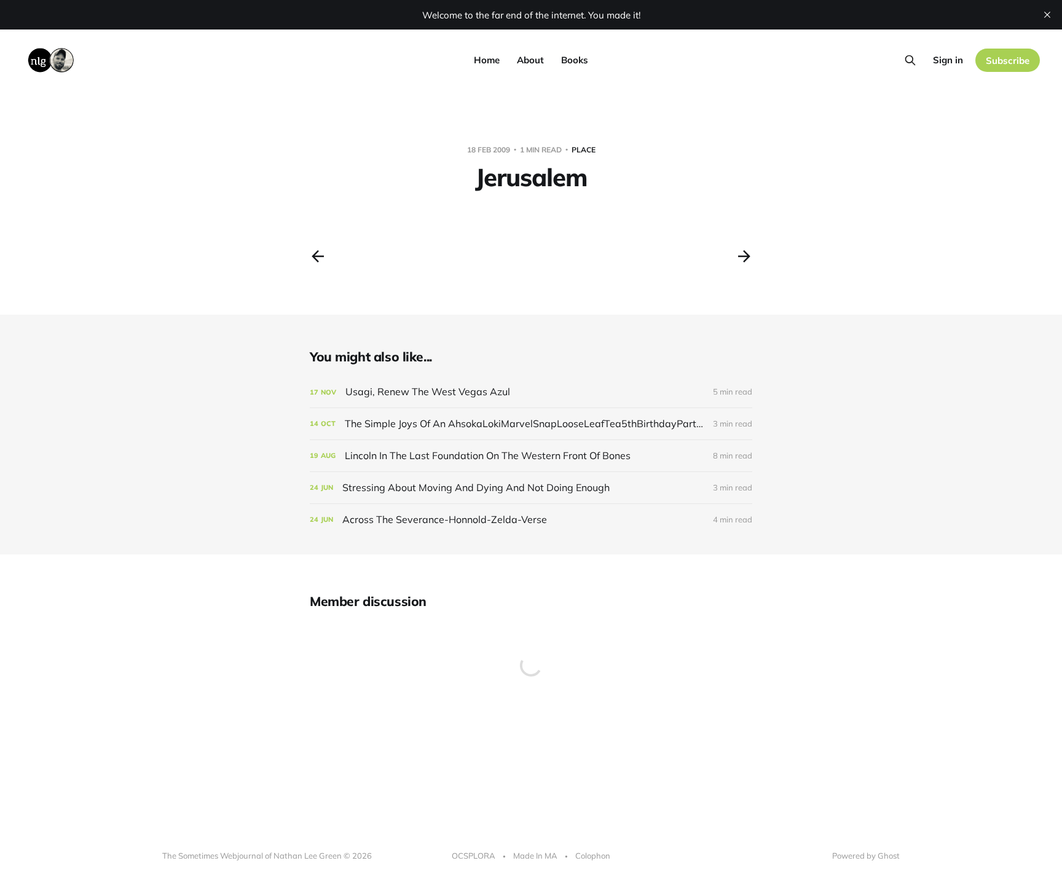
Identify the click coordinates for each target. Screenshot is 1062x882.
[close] (1047, 15)
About (530, 60)
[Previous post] (318, 256)
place (584, 149)
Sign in (948, 60)
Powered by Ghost (866, 855)
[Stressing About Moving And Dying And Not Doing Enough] (531, 487)
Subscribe (1007, 60)
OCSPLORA (473, 855)
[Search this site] (910, 60)
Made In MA (535, 855)
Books (574, 60)
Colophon (592, 855)
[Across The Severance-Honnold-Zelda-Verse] (531, 519)
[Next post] (744, 256)
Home (487, 60)
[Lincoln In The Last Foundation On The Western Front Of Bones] (531, 455)
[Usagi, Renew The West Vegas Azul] (531, 392)
